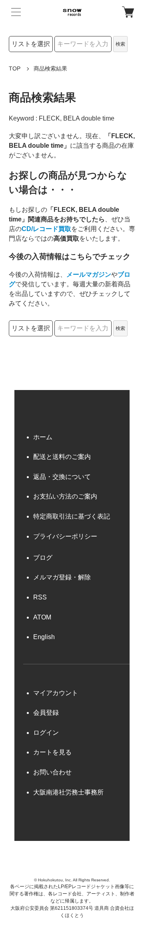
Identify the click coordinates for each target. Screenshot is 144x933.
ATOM (42, 617)
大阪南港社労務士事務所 (68, 792)
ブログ (42, 557)
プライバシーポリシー (65, 536)
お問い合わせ (52, 772)
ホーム (42, 437)
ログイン (46, 732)
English (44, 636)
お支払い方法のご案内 (65, 496)
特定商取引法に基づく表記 (71, 516)
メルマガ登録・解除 (62, 577)
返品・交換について (62, 476)
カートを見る (52, 752)
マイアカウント (55, 693)
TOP (14, 68)
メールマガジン (88, 274)
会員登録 (46, 712)
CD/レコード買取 (46, 228)
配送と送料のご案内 (62, 456)
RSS (40, 597)
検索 (120, 44)
